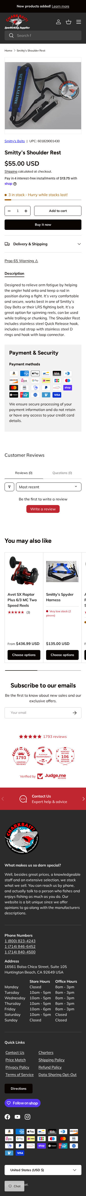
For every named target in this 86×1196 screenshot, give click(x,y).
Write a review (43, 509)
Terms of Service (20, 1074)
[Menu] (79, 22)
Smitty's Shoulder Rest (31, 50)
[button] (69, 22)
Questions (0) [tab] (62, 473)
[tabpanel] (43, 309)
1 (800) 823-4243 (20, 941)
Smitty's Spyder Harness (59, 597)
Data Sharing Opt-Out (58, 1074)
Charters (46, 1052)
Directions (18, 1088)
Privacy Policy (17, 1067)
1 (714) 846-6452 (20, 946)
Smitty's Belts (15, 141)
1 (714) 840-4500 (20, 952)
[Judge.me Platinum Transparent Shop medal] (43, 756)
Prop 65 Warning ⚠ (21, 260)
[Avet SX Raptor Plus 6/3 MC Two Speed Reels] (24, 571)
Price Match (16, 1059)
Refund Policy (50, 1067)
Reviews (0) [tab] (23, 473)
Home (8, 50)
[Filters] (9, 486)
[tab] (14, 273)
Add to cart (58, 211)
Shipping (11, 171)
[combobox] (43, 35)
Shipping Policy (52, 1059)
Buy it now (43, 224)
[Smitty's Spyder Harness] (62, 571)
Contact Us (15, 1052)
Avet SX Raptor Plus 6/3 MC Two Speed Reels (22, 600)
